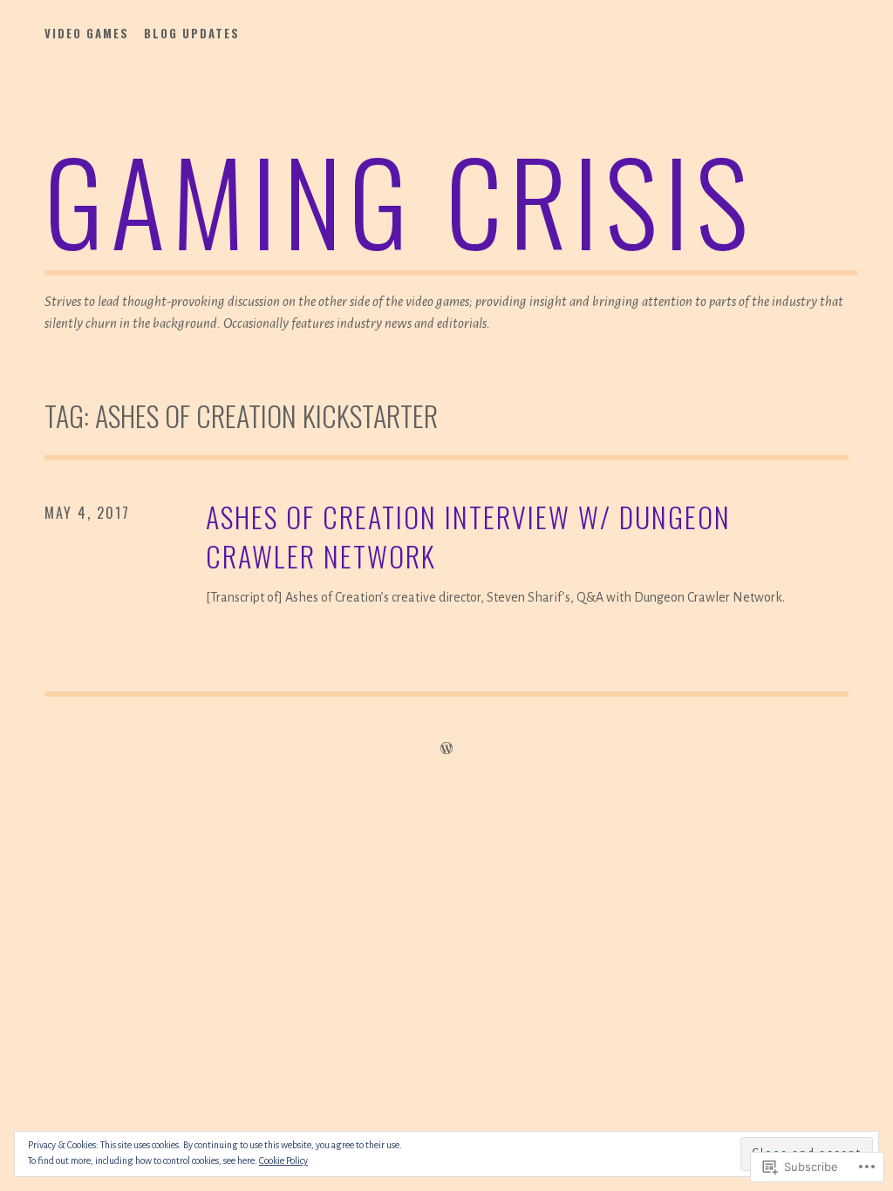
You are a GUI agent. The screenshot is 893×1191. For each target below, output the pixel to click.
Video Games (86, 33)
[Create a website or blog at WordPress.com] (446, 749)
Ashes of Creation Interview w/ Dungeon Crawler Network (468, 537)
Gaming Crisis (399, 199)
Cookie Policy (283, 1160)
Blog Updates (192, 33)
